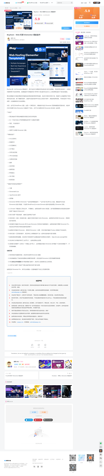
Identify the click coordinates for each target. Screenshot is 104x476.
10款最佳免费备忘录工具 (90, 47)
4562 (17, 364)
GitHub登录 (49, 420)
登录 (82, 3)
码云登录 (39, 420)
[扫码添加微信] (100, 458)
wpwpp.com (20, 322)
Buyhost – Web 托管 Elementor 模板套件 (23, 35)
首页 (7, 8)
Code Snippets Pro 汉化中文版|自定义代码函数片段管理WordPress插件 (91, 95)
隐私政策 (46, 459)
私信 (69, 39)
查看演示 (20, 28)
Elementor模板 (13, 8)
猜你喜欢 (88, 32)
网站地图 (34, 459)
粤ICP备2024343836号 (37, 463)
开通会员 (97, 2)
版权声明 (40, 459)
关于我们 (52, 459)
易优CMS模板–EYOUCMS (91, 77)
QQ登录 (30, 420)
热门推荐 (77, 32)
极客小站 (13, 38)
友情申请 (58, 459)
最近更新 (83, 32)
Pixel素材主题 (87, 110)
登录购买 (67, 28)
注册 (85, 3)
